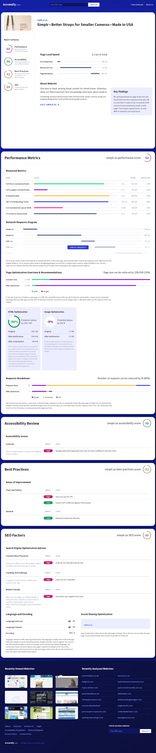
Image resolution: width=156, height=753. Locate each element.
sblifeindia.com (124, 693)
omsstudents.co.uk (90, 675)
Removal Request (35, 730)
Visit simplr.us (48, 104)
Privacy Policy (11, 734)
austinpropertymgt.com (92, 717)
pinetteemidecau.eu (90, 693)
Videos (8, 726)
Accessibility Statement (15, 730)
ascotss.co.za (124, 675)
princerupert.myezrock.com (94, 711)
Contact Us (29, 726)
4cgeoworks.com (125, 705)
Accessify (12, 4)
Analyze (93, 5)
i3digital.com (87, 681)
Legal (39, 726)
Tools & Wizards (137, 5)
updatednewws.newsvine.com (131, 681)
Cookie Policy (25, 734)
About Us (149, 5)
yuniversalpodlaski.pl (91, 705)
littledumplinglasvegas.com (130, 699)
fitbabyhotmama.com (91, 699)
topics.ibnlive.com (90, 687)
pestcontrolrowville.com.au (130, 687)
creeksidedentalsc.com (128, 711)
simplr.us (42, 20)
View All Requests (78, 247)
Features (17, 726)
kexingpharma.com (126, 717)
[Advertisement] (94, 41)
